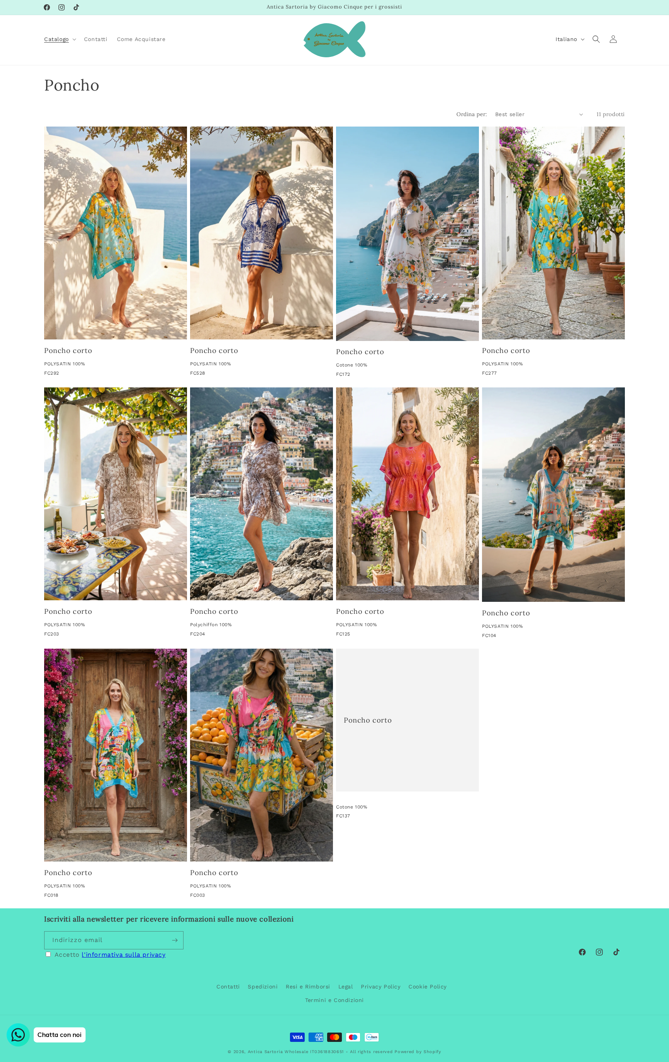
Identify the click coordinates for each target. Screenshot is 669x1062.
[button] (59, 39)
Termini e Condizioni (334, 1000)
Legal (345, 986)
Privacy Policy (380, 986)
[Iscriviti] (174, 940)
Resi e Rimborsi (308, 986)
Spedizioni (263, 986)
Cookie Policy (427, 986)
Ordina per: (471, 114)
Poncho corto (68, 350)
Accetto (110, 954)
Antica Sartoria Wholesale (278, 1051)
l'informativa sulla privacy (123, 954)
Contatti (228, 986)
